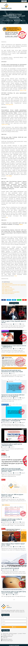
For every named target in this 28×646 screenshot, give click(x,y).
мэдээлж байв (23, 90)
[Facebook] (2, 1)
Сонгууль (23, 522)
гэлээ (15, 275)
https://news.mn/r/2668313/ (8, 293)
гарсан (21, 224)
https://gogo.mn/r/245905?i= (8, 289)
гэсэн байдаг (9, 175)
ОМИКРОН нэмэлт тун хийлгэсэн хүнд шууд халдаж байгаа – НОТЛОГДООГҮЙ (13, 420)
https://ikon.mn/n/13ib (7, 287)
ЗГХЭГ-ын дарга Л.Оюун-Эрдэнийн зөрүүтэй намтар (13, 321)
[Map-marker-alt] (22, 1)
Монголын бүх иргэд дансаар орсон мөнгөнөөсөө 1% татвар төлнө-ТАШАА (12, 370)
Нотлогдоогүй (5, 404)
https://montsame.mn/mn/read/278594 (10, 292)
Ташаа (4, 355)
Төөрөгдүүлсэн (6, 330)
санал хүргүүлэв (9, 104)
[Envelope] (24, 1)
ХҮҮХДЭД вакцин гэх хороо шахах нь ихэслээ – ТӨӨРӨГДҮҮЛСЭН (13, 346)
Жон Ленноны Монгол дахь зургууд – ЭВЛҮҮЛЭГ (11, 640)
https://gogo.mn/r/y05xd (7, 290)
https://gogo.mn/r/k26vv (7, 283)
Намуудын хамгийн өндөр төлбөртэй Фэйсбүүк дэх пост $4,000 (11, 519)
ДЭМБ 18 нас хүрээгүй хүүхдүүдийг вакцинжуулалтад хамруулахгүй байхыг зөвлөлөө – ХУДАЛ (12, 470)
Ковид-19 (23, 348)
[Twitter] (4, 1)
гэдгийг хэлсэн (4, 124)
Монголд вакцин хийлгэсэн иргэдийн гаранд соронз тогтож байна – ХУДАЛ (13, 592)
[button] (26, 6)
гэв (7, 217)
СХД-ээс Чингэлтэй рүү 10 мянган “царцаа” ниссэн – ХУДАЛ (13, 544)
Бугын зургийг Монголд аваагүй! (10, 568)
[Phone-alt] (26, 1)
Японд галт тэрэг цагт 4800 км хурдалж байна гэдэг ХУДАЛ (12, 495)
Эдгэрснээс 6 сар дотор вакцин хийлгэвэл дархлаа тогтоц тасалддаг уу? (12, 395)
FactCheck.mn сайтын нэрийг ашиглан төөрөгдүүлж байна (11, 444)
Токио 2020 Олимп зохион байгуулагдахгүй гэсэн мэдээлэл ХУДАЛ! (13, 615)
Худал (4, 453)
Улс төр (23, 20)
